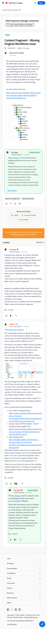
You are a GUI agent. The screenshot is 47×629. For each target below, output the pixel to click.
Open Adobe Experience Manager (21, 25)
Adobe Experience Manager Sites (12, 10)
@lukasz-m (16, 158)
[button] (11, 48)
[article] (23, 282)
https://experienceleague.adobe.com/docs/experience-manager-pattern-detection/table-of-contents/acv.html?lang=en (23, 95)
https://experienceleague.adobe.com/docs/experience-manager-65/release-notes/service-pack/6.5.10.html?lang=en (25, 431)
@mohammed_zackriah (12, 255)
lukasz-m (13, 324)
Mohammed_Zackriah (17, 53)
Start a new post (19, 234)
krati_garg (14, 152)
